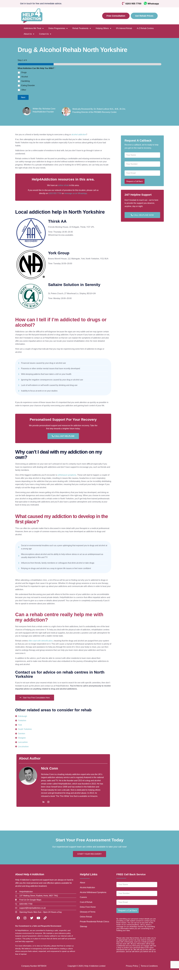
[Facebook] (18, 918)
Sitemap (83, 926)
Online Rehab (86, 917)
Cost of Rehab (86, 902)
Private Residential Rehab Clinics (94, 922)
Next (23, 97)
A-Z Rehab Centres (145, 28)
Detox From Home (88, 907)
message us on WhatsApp (75, 193)
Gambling (25, 81)
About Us (28, 34)
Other (23, 90)
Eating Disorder (28, 85)
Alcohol (24, 77)
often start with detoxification (40, 641)
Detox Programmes (56, 28)
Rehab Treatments (80, 28)
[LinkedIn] (43, 802)
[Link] (45, 918)
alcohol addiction (78, 134)
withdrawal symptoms (67, 475)
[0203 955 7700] (123, 3)
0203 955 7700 (133, 3)
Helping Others (102, 28)
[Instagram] (48, 802)
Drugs (24, 72)
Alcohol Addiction (87, 887)
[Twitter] (32, 918)
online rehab (63, 185)
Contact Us (44, 34)
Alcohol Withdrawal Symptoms (93, 892)
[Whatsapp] (145, 3)
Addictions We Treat (32, 28)
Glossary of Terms (87, 912)
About (82, 883)
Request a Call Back (134, 181)
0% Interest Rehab (124, 28)
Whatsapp (153, 3)
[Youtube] (38, 918)
